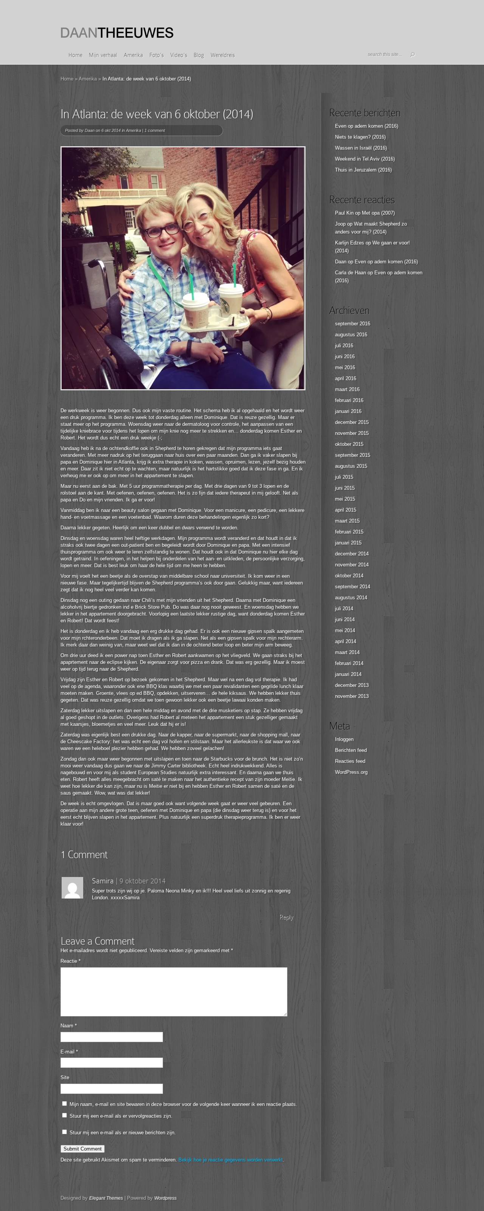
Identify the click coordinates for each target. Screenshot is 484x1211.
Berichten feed (351, 750)
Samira (103, 881)
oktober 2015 (349, 444)
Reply (286, 916)
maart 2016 (347, 389)
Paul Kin (344, 213)
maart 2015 (347, 521)
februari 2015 (349, 532)
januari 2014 (348, 674)
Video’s (178, 55)
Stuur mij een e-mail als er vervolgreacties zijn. (121, 1116)
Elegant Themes (106, 1198)
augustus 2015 (351, 466)
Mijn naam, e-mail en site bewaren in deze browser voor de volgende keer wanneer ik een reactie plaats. (183, 1104)
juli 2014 (344, 608)
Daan (90, 130)
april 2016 (345, 378)
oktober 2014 (349, 575)
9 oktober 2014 (142, 881)
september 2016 (352, 323)
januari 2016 (348, 411)
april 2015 (345, 510)
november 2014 (352, 565)
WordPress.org (351, 772)
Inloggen (344, 739)
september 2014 (352, 586)
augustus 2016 (351, 334)
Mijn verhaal (103, 55)
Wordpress (165, 1198)
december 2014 (352, 554)
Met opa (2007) (378, 213)
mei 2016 (345, 367)
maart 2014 (347, 652)
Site (64, 1077)
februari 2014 (349, 663)
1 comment (154, 130)
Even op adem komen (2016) (366, 126)
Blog (199, 55)
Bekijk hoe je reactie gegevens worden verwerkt (230, 1160)
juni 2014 (345, 619)
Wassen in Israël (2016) (361, 148)
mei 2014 (345, 630)
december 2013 (352, 685)
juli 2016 (344, 345)
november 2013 (352, 696)
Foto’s (156, 55)
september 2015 (352, 455)
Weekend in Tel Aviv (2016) (365, 159)
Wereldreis (223, 55)
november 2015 (352, 433)
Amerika (133, 55)
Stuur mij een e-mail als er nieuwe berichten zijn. (123, 1132)
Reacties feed (350, 761)
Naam (68, 1025)
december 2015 (352, 422)
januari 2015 (348, 543)
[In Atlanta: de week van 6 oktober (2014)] (183, 268)
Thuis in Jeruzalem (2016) (363, 170)
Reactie (70, 961)
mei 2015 (345, 499)
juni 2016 (345, 356)
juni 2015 (345, 488)
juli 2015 (344, 477)
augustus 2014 (351, 597)
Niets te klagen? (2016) (360, 137)
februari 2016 (349, 400)
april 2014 (345, 641)
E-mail (69, 1052)
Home (75, 55)
